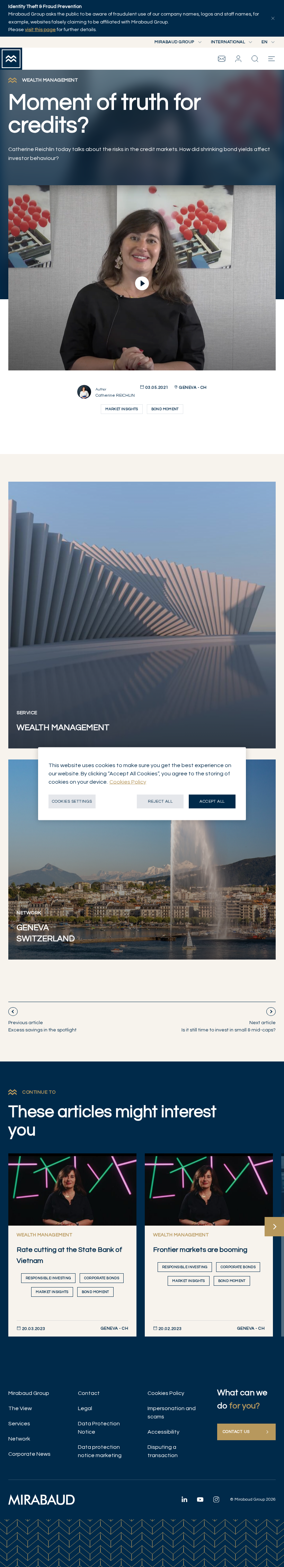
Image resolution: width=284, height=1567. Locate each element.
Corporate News (29, 1454)
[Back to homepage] (11, 59)
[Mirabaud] (41, 1499)
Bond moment (165, 409)
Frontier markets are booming (200, 1249)
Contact (89, 1393)
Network (19, 1439)
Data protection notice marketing (100, 1451)
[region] (142, 783)
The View (20, 1408)
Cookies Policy (166, 1393)
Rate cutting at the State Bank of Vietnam (69, 1255)
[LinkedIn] (184, 1499)
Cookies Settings (72, 801)
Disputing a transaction (163, 1451)
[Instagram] (216, 1499)
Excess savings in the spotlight (42, 1026)
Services (19, 1423)
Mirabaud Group (28, 1393)
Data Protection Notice (99, 1428)
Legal (85, 1408)
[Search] (255, 58)
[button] (238, 58)
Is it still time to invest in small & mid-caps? (228, 1026)
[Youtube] (200, 1499)
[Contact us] (221, 58)
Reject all (160, 801)
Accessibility (163, 1432)
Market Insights (121, 409)
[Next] (274, 1226)
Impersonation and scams (172, 1412)
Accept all (212, 801)
